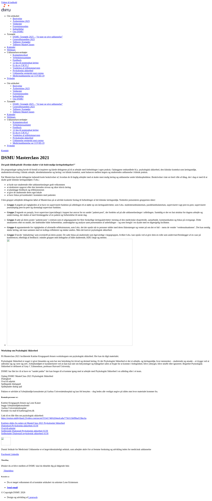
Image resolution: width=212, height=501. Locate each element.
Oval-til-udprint (8, 428)
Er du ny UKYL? (21, 65)
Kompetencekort (20, 55)
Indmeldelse (18, 29)
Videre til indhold (9, 2)
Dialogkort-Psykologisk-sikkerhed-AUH (19, 425)
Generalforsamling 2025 (24, 39)
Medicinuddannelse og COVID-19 (28, 76)
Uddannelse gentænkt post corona (28, 73)
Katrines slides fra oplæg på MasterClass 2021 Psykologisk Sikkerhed (33, 423)
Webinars (11, 50)
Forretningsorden (20, 26)
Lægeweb (32, 497)
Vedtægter (17, 24)
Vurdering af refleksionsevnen (26, 68)
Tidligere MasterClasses (23, 44)
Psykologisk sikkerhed (23, 70)
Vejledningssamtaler (22, 57)
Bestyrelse (17, 18)
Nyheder (11, 78)
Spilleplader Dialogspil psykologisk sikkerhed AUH (24, 433)
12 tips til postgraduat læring (26, 63)
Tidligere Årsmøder (21, 42)
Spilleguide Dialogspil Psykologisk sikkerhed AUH (24, 431)
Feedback (17, 60)
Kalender (11, 47)
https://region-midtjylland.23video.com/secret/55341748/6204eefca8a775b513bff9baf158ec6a (43, 418)
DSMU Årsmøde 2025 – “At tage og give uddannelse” (38, 37)
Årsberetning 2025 (21, 21)
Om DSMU (18, 31)
